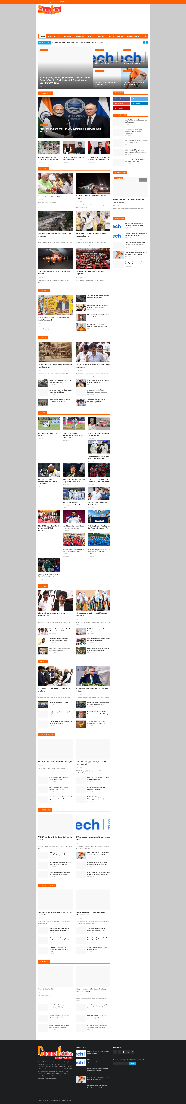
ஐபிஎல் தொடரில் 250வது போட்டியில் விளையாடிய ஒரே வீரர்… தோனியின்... (135, 151)
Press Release (45, 810)
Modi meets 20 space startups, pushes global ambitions (54, 690)
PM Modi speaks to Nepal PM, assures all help (73, 158)
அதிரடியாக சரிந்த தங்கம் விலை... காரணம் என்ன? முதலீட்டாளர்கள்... (97, 722)
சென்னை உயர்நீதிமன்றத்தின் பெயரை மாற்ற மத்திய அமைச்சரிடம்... (60, 649)
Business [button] (101, 36)
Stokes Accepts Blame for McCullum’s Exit (97, 504)
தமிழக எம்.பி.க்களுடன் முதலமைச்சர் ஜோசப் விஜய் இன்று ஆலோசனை (97, 1026)
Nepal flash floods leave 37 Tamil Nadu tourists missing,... (48, 158)
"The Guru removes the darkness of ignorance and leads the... (61, 798)
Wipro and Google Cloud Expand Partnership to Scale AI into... (60, 873)
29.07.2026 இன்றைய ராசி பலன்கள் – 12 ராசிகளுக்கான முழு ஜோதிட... (98, 798)
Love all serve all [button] (116, 36)
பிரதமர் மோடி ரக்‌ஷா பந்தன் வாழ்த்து (49, 196)
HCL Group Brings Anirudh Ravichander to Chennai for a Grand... (59, 949)
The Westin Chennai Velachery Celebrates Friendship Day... (96, 929)
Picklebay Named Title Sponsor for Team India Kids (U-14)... (99, 527)
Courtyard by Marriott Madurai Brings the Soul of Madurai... (59, 929)
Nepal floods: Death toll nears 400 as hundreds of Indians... (54, 235)
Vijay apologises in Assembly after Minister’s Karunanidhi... (60, 630)
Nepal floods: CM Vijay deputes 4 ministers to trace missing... (97, 306)
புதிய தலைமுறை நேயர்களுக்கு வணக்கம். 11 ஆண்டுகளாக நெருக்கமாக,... (133, 131)
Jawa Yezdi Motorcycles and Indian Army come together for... (98, 703)
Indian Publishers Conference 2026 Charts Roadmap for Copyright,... (98, 873)
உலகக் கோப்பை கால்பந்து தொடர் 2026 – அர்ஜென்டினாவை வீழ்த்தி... (73, 551)
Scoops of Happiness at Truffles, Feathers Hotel (97, 948)
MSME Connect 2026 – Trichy (59, 702)
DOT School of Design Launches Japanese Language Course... (91, 235)
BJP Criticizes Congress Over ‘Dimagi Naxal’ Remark (96, 630)
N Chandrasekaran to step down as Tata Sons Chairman (92, 690)
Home (43, 36)
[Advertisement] (113, 18)
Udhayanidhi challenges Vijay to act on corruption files (51, 614)
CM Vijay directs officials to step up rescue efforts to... (98, 316)
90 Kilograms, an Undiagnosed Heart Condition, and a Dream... (59, 854)
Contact (127, 1100)
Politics (43, 586)
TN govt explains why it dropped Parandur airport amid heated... (93, 366)
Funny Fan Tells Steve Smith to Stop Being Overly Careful (74, 481)
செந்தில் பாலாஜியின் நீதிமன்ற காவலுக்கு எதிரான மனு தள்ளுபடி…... (136, 141)
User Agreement (142, 1100)
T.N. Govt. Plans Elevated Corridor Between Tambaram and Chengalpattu (77, 42)
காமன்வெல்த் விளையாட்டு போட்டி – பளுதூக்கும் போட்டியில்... (73, 527)
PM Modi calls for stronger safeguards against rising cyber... (98, 325)
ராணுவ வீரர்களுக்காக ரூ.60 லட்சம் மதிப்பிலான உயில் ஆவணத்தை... (59, 1026)
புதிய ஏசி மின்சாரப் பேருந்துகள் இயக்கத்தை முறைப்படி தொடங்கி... (97, 391)
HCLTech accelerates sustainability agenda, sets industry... (93, 838)
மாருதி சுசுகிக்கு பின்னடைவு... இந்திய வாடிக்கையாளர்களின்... (60, 713)
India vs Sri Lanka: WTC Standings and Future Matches (74, 504)
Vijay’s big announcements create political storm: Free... (98, 381)
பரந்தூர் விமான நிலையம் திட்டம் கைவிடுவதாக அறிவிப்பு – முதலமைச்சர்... (58, 1007)
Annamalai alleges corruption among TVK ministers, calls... (59, 639)
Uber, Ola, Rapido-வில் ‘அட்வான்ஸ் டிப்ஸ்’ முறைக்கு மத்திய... (97, 1017)
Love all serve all (46, 735)
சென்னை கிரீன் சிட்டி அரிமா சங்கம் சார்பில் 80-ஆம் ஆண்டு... (59, 778)
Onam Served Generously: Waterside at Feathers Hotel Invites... (55, 913)
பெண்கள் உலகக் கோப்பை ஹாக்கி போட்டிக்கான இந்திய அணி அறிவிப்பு (99, 551)
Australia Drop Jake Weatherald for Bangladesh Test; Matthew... (47, 482)
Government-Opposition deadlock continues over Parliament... (98, 649)
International (45, 93)
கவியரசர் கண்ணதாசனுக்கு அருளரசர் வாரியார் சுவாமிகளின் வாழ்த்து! (91, 990)
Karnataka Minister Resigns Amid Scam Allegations (90, 272)
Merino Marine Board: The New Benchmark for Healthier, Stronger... (98, 713)
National (43, 169)
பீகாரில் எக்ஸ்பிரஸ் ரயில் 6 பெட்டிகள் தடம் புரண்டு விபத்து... (136, 121)
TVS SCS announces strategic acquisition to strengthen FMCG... (129, 201)
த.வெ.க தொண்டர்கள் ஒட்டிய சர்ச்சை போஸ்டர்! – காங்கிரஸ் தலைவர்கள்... (53, 319)
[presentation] (39, 68)
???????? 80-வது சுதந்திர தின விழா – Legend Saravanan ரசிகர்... (91, 763)
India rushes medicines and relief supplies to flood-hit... (54, 272)
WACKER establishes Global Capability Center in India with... (55, 838)
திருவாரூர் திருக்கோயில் (45, 989)
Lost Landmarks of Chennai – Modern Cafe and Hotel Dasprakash (55, 366)
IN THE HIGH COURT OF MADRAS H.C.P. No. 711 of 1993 (135, 160)
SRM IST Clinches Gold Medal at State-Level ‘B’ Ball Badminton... (48, 528)
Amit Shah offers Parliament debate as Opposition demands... (98, 639)
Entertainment (133, 36)
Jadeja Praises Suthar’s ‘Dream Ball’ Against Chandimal (99, 457)
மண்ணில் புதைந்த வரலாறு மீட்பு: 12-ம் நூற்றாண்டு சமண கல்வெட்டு (97, 1006)
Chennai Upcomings (47, 885)
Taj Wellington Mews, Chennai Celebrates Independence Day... (90, 913)
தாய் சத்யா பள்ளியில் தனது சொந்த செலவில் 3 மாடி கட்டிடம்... (59, 788)
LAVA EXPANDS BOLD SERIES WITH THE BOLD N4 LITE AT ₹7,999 (98, 854)
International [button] (54, 36)
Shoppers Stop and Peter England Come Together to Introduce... (60, 863)
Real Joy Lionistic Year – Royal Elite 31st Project (55, 762)
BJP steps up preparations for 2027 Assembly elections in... (92, 614)
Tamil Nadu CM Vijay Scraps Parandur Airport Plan (96, 401)
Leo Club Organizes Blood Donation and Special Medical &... (98, 778)
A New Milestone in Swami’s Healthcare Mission (96, 788)
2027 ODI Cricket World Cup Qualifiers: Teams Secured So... (99, 481)
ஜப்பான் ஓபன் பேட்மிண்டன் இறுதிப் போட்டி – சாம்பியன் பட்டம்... (49, 576)
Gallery (133, 1100)
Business (43, 661)
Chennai (43, 337)
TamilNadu (44, 290)
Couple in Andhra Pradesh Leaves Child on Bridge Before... (91, 197)
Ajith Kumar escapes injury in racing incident (98, 434)
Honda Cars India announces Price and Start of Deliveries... (61, 722)
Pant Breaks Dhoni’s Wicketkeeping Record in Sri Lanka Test (73, 435)
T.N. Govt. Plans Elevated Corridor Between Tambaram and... (98, 296)
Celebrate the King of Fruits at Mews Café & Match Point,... (98, 939)
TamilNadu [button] (79, 36)
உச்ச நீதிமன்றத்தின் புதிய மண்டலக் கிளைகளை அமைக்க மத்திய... (59, 1017)
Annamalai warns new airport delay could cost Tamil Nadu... (61, 391)
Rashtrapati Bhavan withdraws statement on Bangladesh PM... (99, 158)
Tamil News (44, 962)
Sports (42, 413)
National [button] (67, 36)
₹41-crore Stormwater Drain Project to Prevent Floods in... (61, 381)
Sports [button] (91, 36)
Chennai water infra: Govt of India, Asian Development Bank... (60, 401)
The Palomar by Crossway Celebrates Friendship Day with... (60, 939)
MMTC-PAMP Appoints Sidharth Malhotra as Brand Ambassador (97, 863)
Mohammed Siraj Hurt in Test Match (48, 434)
